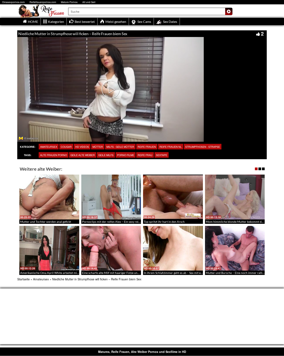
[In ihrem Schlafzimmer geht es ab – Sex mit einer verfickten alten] (173, 248)
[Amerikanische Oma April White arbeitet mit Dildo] (49, 248)
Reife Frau (145, 155)
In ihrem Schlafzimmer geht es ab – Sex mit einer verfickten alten (185, 273)
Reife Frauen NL (170, 146)
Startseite (23, 279)
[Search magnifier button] (228, 11)
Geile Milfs (106, 155)
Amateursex (48, 146)
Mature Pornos (69, 1)
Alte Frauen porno (53, 155)
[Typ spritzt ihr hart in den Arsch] (173, 197)
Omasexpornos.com (13, 1)
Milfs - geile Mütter (120, 146)
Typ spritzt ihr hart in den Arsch (164, 221)
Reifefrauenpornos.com (43, 1)
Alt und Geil (88, 1)
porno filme (125, 155)
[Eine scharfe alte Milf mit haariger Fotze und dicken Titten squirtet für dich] (111, 248)
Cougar (66, 146)
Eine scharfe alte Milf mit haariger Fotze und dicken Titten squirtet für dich (130, 273)
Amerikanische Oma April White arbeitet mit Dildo (53, 273)
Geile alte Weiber (82, 155)
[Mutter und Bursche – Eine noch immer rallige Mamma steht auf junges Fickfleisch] (235, 248)
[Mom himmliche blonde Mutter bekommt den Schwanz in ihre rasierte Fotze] (235, 197)
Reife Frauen (147, 146)
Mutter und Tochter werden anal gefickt (45, 221)
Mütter (98, 146)
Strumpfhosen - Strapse (202, 146)
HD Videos (82, 146)
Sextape (161, 155)
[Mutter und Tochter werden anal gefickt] (49, 197)
